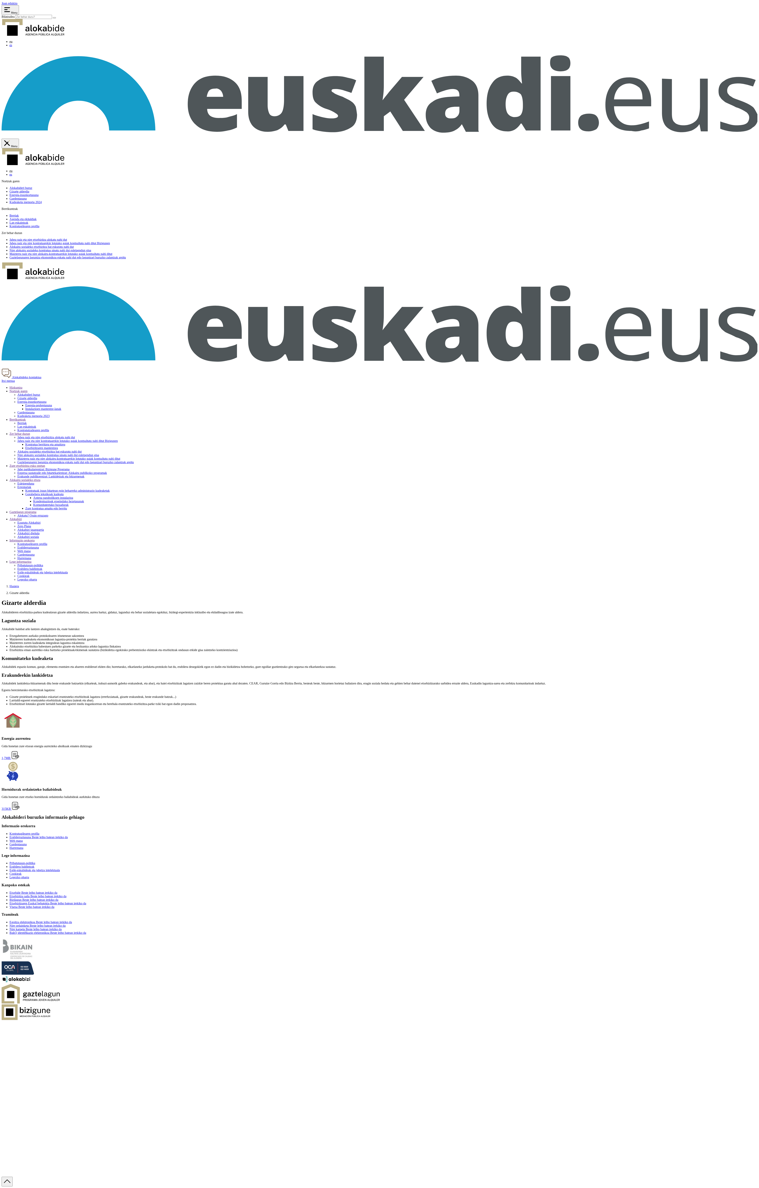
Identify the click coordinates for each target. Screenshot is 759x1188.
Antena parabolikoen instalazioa (53, 497)
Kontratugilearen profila (24, 226)
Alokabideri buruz (20, 188)
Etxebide (33, 892)
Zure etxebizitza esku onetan (27, 465)
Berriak (14, 215)
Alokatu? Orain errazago (32, 515)
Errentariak (24, 487)
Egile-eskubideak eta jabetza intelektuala (42, 572)
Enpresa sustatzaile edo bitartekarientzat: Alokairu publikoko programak (62, 473)
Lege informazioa (20, 561)
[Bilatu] (54, 17)
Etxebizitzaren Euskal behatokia (47, 903)
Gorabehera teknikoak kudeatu (44, 494)
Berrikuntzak (17, 419)
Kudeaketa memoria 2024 (25, 202)
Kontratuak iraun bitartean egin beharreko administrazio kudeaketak (67, 490)
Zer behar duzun (19, 433)
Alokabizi (15, 519)
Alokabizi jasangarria (30, 529)
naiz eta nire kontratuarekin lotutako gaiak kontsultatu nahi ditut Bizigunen (59, 243)
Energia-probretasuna (38, 405)
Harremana (24, 558)
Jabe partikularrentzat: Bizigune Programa (43, 469)
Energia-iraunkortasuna (24, 195)
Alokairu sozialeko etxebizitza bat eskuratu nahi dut (49, 451)
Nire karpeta (35, 929)
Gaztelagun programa (22, 512)
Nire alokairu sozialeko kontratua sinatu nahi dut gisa (50, 250)
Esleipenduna (25, 483)
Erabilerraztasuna (28, 547)
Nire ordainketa (37, 925)
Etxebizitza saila (37, 896)
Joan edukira (9, 3)
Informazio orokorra (22, 540)
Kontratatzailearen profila (33, 430)
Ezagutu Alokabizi (29, 522)
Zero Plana (24, 526)
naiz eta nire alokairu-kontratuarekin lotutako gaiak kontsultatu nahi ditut (60, 254)
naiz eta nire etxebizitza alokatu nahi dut (38, 239)
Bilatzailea (8, 16)
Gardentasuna (18, 198)
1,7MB (6, 758)
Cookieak (23, 576)
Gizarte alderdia (19, 191)
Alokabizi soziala (28, 537)
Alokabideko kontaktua (26, 377)
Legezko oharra (27, 579)
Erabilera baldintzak (29, 569)
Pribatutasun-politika (30, 565)
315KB (7, 808)
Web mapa (24, 551)
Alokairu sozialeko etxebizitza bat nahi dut (41, 246)
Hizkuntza (15, 387)
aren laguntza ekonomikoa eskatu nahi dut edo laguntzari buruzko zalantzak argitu (67, 257)
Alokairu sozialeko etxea (24, 480)
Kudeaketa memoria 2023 (33, 416)
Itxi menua (8, 381)
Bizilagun (33, 899)
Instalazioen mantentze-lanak (43, 409)
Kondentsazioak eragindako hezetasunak (58, 501)
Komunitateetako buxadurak (51, 505)
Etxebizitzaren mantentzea (41, 448)
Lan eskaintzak (18, 222)
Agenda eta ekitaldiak (23, 219)
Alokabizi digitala (28, 533)
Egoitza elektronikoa (40, 922)
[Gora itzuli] (7, 1181)
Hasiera (14, 586)
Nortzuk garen (18, 391)
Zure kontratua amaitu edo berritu (46, 508)
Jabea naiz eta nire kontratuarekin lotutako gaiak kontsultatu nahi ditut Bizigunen (67, 441)
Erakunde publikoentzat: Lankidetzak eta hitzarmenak (50, 476)
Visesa (31, 907)
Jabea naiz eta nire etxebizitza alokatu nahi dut (46, 437)
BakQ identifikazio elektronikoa (47, 932)
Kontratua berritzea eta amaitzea (45, 444)
